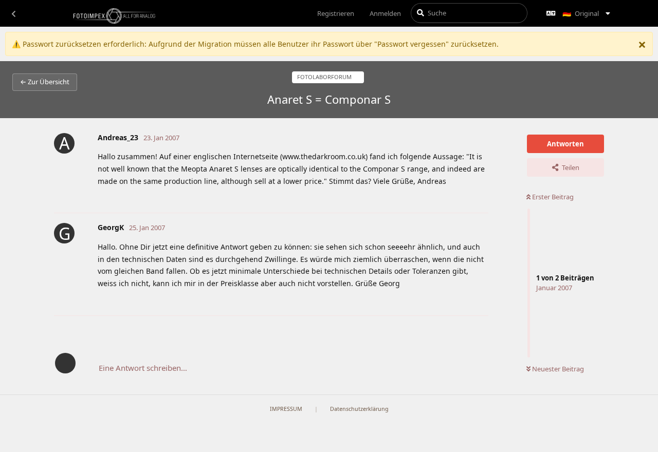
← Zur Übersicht (44, 81)
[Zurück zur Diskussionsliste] (13, 13)
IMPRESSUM (286, 408)
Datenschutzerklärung (359, 408)
